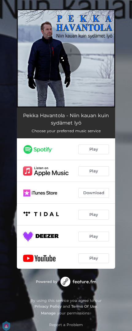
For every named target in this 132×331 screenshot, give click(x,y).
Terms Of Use (84, 306)
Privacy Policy (48, 306)
